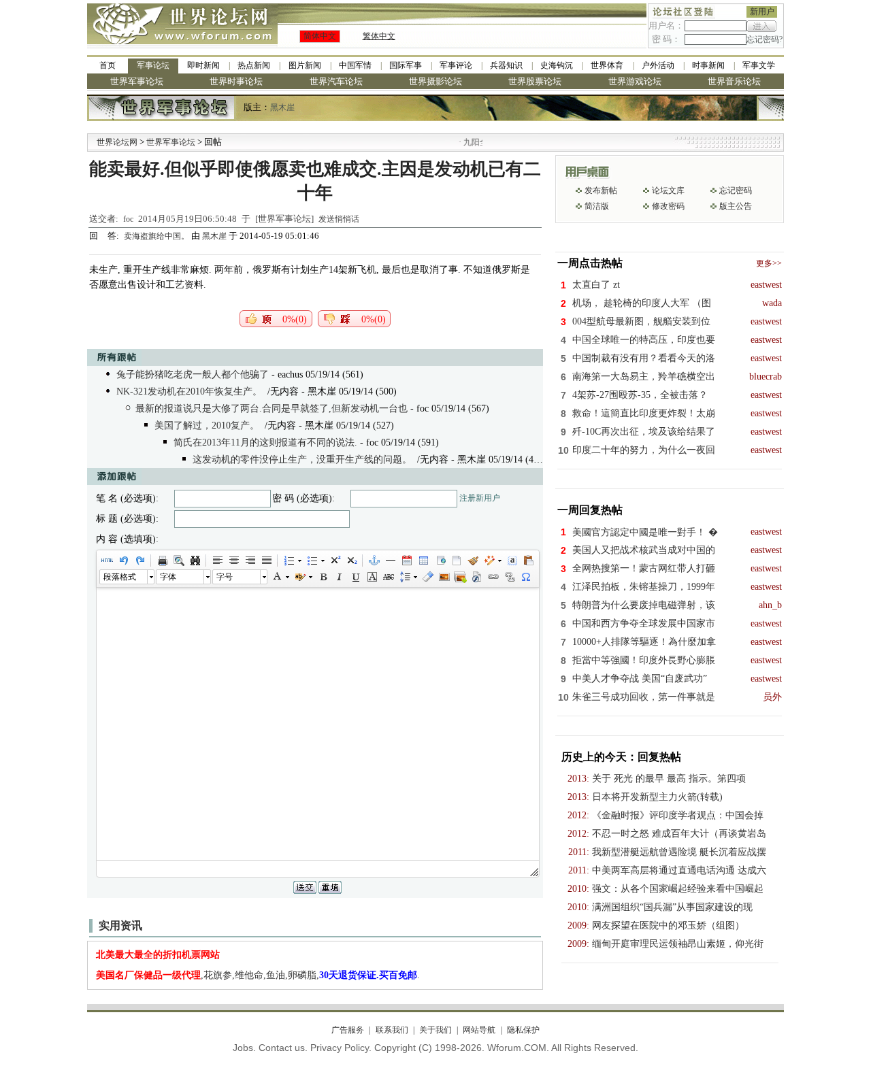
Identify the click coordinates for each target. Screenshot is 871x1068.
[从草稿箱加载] (528, 560)
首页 (107, 65)
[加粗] (322, 577)
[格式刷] (472, 560)
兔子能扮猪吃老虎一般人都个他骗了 (192, 374)
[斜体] (339, 577)
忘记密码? (764, 39)
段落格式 (119, 577)
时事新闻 (708, 65)
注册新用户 (479, 498)
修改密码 (668, 206)
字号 (224, 577)
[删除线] (388, 577)
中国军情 (355, 65)
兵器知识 (506, 65)
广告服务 (347, 1030)
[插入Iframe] (439, 560)
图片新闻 (305, 65)
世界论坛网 (117, 142)
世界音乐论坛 (734, 81)
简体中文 (319, 36)
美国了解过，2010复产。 (206, 425)
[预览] (178, 560)
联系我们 (392, 1030)
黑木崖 (282, 107)
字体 (168, 577)
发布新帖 (601, 190)
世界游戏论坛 (634, 81)
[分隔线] (390, 560)
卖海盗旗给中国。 (157, 236)
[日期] (406, 560)
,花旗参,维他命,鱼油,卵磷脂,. (258, 975)
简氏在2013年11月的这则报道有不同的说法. (265, 442)
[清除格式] (427, 577)
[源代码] (107, 560)
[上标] (335, 560)
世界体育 (607, 65)
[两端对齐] (266, 560)
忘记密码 (735, 190)
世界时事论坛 (236, 81)
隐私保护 (523, 1030)
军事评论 (456, 65)
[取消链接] (509, 577)
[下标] (351, 560)
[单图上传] (443, 577)
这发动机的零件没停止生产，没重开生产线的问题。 (302, 459)
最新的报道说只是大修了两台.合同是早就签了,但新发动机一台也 (271, 408)
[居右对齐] (250, 560)
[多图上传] (460, 577)
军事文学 (758, 65)
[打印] (162, 560)
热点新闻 (253, 65)
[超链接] (492, 577)
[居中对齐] (233, 560)
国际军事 (405, 65)
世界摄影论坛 (435, 81)
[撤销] (123, 560)
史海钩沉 (556, 65)
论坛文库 (668, 190)
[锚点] (373, 560)
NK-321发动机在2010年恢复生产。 (189, 391)
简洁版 (597, 206)
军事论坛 (153, 65)
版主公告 (735, 206)
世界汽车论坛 (336, 81)
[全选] (512, 560)
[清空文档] (456, 560)
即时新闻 (203, 65)
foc (128, 219)
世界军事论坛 (136, 81)
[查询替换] (194, 560)
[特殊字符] (525, 577)
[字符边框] (371, 577)
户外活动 (658, 65)
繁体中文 (379, 36)
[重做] (139, 560)
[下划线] (355, 577)
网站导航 (479, 1030)
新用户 (762, 11)
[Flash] (476, 577)
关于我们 (435, 1030)
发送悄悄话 (338, 219)
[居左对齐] (217, 560)
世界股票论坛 (534, 81)
